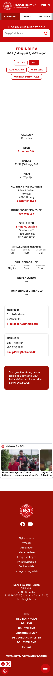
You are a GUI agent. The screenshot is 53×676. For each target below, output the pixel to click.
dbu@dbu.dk (28, 599)
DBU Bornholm (26, 619)
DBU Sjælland (26, 642)
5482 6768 (23, 383)
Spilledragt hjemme (26, 247)
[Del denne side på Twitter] (8, 664)
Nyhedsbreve (26, 538)
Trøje (12, 250)
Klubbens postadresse (26, 187)
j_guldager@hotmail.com (23, 324)
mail (33, 379)
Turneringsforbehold (27, 291)
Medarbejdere (27, 552)
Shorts (26, 250)
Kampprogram (16, 70)
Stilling (21, 63)
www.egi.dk (26, 214)
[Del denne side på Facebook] (3, 664)
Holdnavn (26, 135)
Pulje (26, 174)
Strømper (40, 250)
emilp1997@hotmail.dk (21, 352)
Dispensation (26, 278)
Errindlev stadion (26, 227)
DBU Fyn (26, 623)
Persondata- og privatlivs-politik (26, 656)
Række (26, 161)
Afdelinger (26, 548)
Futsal (26, 647)
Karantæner (37, 70)
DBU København (26, 633)
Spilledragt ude (26, 262)
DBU (26, 614)
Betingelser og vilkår (26, 571)
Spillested (26, 223)
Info (34, 63)
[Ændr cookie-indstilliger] (5, 671)
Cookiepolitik (26, 566)
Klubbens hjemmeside (26, 210)
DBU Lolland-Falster (26, 638)
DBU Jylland (26, 628)
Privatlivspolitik (26, 562)
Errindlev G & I (26, 151)
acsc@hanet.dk (26, 201)
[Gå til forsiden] (25, 6)
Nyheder (26, 543)
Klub (26, 148)
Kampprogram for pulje (26, 77)
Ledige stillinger (26, 557)
